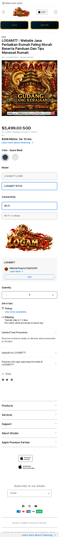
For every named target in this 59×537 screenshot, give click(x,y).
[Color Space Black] (5, 157)
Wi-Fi (7, 205)
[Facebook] (4, 380)
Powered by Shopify (38, 523)
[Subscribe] (48, 493)
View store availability (15, 312)
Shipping (16, 132)
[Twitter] (8, 380)
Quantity (6, 287)
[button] (3, 12)
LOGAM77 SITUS (13, 186)
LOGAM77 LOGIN (13, 176)
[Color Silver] (15, 157)
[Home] (21, 12)
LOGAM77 (24, 523)
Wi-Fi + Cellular (12, 215)
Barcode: (23, 57)
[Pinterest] (12, 380)
